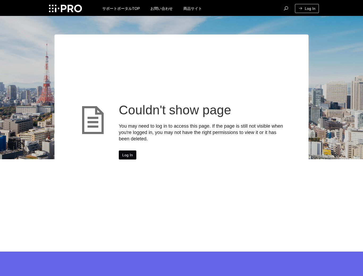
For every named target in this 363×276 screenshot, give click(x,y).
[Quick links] (65, 8)
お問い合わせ (161, 8)
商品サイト (192, 8)
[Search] (286, 8)
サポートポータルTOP (121, 8)
